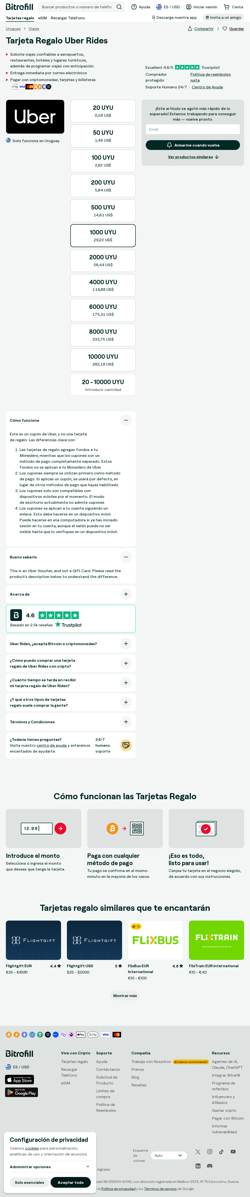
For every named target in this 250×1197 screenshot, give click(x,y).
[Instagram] (210, 1152)
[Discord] (210, 1166)
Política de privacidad (118, 1188)
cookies (32, 1148)
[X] (198, 1152)
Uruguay (13, 28)
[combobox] (77, 7)
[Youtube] (233, 1152)
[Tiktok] (221, 1152)
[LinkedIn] (198, 1166)
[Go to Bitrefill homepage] (19, 6)
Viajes (34, 28)
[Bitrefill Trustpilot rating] (59, 615)
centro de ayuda (52, 745)
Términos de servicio (160, 1188)
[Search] (119, 6)
